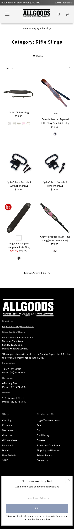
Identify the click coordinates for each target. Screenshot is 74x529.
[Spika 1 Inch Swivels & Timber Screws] (55, 163)
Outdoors (7, 435)
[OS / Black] (19, 258)
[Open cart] (67, 14)
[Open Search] (58, 14)
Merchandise (9, 445)
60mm (55, 114)
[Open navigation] (11, 14)
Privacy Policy (44, 455)
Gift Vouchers (9, 440)
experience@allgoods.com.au (18, 326)
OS (19, 238)
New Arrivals (9, 455)
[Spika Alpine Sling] (19, 93)
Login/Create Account (48, 420)
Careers (41, 440)
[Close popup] (68, 480)
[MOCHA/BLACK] (9, 123)
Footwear (7, 425)
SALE (5, 460)
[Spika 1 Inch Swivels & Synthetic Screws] (19, 163)
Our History (43, 435)
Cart (39, 430)
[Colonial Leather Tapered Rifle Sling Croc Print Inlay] (55, 93)
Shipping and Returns (48, 450)
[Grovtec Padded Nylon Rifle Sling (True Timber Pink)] (55, 218)
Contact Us (43, 460)
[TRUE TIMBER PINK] (55, 251)
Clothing (6, 420)
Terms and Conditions (48, 445)
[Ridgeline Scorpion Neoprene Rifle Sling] (19, 218)
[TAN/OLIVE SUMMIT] (19, 123)
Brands (6, 450)
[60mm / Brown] (55, 134)
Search (40, 425)
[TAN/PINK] (23, 123)
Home (25, 28)
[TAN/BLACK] (14, 123)
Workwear (7, 430)
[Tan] (28, 123)
